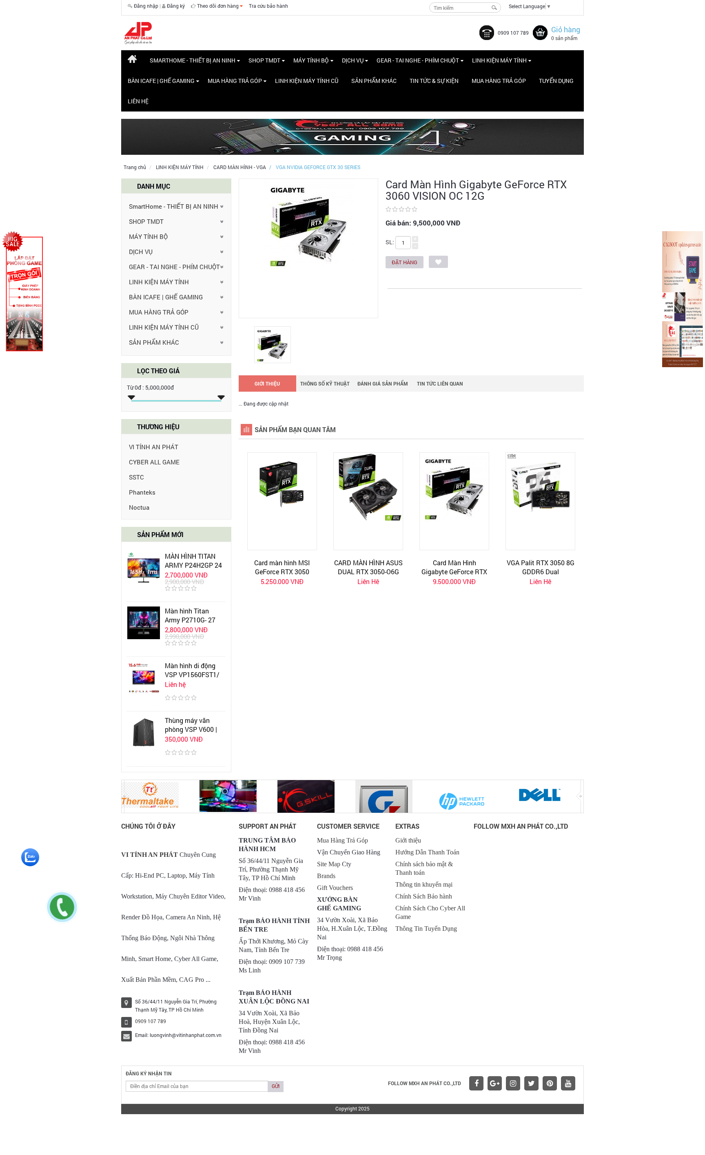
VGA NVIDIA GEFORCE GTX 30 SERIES (318, 167)
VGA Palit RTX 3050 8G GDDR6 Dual (540, 567)
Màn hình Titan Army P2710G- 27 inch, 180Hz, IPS (190, 619)
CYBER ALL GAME (154, 462)
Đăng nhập (146, 5)
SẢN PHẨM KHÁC (154, 342)
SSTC (136, 477)
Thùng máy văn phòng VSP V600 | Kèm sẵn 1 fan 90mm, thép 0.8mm (193, 733)
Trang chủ (135, 167)
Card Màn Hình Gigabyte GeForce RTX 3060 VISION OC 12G (454, 571)
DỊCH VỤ (141, 251)
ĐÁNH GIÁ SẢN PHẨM (382, 383)
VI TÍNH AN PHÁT (153, 447)
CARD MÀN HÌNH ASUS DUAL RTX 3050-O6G (368, 567)
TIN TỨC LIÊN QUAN (440, 383)
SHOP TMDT (146, 221)
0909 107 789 (513, 32)
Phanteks (142, 492)
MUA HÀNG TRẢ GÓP (158, 312)
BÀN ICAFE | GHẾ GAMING (166, 297)
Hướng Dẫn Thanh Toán (427, 852)
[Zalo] (30, 856)
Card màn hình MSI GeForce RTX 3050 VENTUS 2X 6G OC (282, 571)
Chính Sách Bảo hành (423, 896)
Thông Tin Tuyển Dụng (426, 928)
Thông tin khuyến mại (423, 884)
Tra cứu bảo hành (268, 5)
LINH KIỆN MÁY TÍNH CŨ (164, 327)
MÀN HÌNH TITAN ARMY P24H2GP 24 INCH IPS (193, 565)
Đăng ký (176, 5)
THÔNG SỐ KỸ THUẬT (325, 383)
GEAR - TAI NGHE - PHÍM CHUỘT (174, 267)
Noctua (139, 507)
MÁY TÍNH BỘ (148, 236)
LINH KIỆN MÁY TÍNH (180, 167)
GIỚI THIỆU (267, 383)
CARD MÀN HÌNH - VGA (239, 167)
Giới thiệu (408, 840)
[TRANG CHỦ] (132, 60)
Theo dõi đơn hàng (218, 5)
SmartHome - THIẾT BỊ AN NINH (173, 206)
